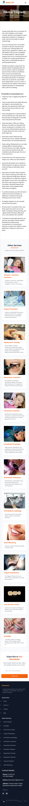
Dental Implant (8, 722)
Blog (5, 713)
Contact (6, 709)
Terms (25, 801)
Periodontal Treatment (12, 444)
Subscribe (15, 676)
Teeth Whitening (10, 543)
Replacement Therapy (12, 342)
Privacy (20, 801)
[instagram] (6, 793)
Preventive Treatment (12, 411)
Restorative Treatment (12, 377)
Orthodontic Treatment (12, 477)
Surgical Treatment (11, 309)
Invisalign (7, 636)
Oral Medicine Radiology (12, 511)
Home (7, 15)
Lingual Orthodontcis (11, 573)
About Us (6, 705)
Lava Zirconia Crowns (11, 604)
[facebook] (3, 793)
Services (12, 15)
